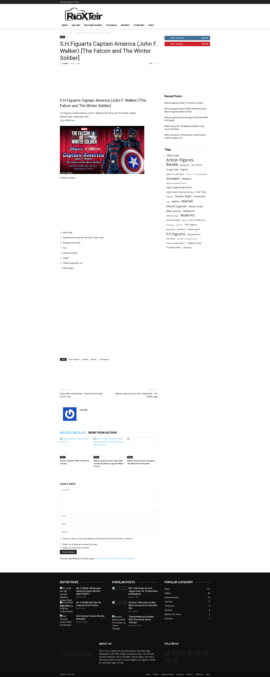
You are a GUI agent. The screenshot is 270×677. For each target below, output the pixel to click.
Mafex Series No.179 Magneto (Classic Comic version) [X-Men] (185, 127)
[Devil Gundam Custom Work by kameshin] (67, 620)
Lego (168, 202)
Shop (151, 25)
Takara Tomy (194, 243)
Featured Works (93, 25)
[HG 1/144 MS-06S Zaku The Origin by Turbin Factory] (67, 607)
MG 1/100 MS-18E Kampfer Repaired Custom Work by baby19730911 (88, 591)
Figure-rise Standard (175, 174)
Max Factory (173, 210)
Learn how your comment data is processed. (115, 558)
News (65, 25)
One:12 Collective (196, 220)
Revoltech (181, 229)
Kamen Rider (183, 196)
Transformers (173, 247)
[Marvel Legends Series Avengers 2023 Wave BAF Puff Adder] (142, 447)
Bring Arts (185, 165)
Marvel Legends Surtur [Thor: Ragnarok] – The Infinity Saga (136, 395)
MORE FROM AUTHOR (102, 432)
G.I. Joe (188, 174)
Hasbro (187, 178)
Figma (184, 169)
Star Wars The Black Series (187, 239)
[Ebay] (180, 2)
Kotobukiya (199, 196)
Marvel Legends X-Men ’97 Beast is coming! (184, 103)
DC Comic (197, 164)
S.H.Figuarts (104, 359)
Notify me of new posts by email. (76, 548)
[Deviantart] (175, 2)
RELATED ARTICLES (73, 432)
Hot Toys (201, 191)
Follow (205, 38)
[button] (206, 25)
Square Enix (194, 234)
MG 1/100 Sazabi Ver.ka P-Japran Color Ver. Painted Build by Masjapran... (143, 591)
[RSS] (199, 2)
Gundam (173, 178)
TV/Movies (138, 25)
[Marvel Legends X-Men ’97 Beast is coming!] (75, 447)
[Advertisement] (159, 14)
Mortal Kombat (173, 220)
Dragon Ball (172, 169)
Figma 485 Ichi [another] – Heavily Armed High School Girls (81, 395)
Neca (184, 220)
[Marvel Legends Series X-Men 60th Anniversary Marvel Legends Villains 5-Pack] (109, 447)
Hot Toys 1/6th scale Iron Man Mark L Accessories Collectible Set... (143, 605)
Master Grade (196, 206)
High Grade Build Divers (179, 187)
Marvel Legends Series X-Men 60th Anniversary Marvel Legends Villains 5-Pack (108, 463)
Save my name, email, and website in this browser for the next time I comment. (98, 538)
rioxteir (65, 63)
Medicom (189, 210)
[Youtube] (208, 2)
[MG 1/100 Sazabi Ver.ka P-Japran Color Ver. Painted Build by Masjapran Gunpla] (119, 592)
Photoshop (170, 225)
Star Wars (170, 238)
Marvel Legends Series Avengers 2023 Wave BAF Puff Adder (186, 119)
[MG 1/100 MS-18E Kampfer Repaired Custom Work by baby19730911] (67, 597)
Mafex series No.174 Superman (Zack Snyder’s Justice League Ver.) (185, 136)
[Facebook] (185, 2)
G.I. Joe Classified (200, 174)
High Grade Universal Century (180, 192)
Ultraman (187, 247)
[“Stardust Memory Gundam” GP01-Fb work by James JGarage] (119, 622)
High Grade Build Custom (176, 183)
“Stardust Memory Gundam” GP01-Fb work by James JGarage (141, 619)
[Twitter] (203, 2)
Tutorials (111, 25)
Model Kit (187, 215)
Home (62, 33)
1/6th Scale (172, 155)
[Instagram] (189, 2)
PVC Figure (191, 224)
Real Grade (170, 229)
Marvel (93, 359)
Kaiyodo (169, 196)
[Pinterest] (194, 2)
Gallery (76, 25)
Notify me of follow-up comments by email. (80, 544)
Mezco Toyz (172, 215)
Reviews (125, 25)
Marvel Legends (176, 206)
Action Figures (74, 359)
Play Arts (179, 225)
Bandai (85, 359)
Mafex (176, 201)
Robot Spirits (194, 229)
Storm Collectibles (175, 243)
